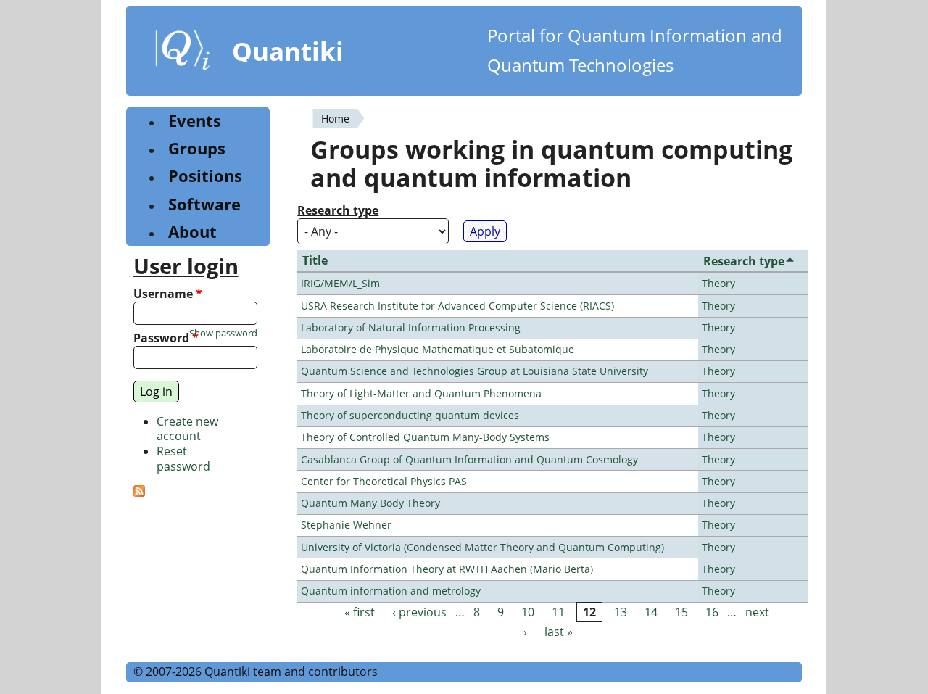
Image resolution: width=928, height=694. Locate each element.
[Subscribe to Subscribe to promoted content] (139, 492)
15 (681, 612)
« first (359, 612)
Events (194, 121)
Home (335, 118)
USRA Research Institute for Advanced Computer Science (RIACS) (457, 306)
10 (527, 612)
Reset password (183, 458)
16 (711, 612)
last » (558, 632)
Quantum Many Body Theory (370, 503)
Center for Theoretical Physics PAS (384, 481)
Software (204, 204)
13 (620, 612)
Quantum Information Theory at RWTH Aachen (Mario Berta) (447, 569)
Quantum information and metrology (391, 591)
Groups (196, 148)
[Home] (182, 53)
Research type (337, 210)
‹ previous (419, 612)
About (192, 231)
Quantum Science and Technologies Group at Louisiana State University (474, 371)
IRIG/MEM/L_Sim (340, 283)
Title (315, 260)
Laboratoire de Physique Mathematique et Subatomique (437, 349)
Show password (223, 333)
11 (558, 612)
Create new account (187, 429)
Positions (205, 176)
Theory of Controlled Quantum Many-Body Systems (425, 437)
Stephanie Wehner (346, 525)
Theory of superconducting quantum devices (410, 415)
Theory (718, 283)
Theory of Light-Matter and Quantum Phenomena (421, 393)
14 (651, 612)
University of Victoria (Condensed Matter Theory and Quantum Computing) (482, 547)
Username (167, 294)
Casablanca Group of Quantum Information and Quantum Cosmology (469, 459)
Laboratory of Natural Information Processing (411, 327)
